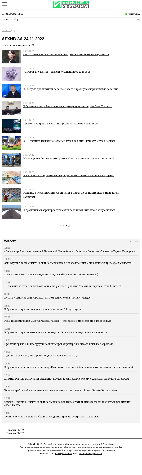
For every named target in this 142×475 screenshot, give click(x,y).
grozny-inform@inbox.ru (90, 453)
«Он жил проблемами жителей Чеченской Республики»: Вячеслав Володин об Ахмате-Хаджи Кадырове (69, 251)
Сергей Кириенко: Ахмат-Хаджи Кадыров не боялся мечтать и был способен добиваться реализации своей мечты (67, 403)
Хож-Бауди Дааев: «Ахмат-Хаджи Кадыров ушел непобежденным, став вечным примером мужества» (68, 262)
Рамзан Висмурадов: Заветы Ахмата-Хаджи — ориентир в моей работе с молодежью (57, 320)
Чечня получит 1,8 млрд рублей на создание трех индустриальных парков (51, 416)
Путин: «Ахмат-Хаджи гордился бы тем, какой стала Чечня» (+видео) (47, 297)
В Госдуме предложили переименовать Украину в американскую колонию (70, 89)
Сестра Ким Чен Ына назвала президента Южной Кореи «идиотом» (66, 54)
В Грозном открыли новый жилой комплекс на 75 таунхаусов (42, 309)
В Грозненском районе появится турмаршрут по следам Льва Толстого (67, 106)
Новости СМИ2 (15, 430)
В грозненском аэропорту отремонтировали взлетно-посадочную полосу (69, 210)
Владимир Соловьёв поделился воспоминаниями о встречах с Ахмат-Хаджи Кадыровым (60, 390)
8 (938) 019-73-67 (63, 453)
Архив (134, 241)
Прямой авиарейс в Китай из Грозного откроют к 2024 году (60, 123)
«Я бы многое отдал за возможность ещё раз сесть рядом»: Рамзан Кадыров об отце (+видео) (62, 286)
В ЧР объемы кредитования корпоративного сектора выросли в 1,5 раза (68, 175)
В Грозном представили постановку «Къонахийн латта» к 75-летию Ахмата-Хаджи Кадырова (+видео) (68, 367)
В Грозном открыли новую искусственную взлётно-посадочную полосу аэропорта (55, 332)
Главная (6, 30)
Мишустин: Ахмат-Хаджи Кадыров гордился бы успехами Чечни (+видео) (51, 274)
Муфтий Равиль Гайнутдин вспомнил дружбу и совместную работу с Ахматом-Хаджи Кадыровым (66, 378)
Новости (10, 241)
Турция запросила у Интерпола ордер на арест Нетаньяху (40, 355)
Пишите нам (134, 14)
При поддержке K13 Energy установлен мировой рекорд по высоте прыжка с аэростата (58, 344)
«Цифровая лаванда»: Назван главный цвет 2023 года (57, 71)
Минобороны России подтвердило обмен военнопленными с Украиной (68, 158)
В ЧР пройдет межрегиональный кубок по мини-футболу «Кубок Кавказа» (70, 140)
